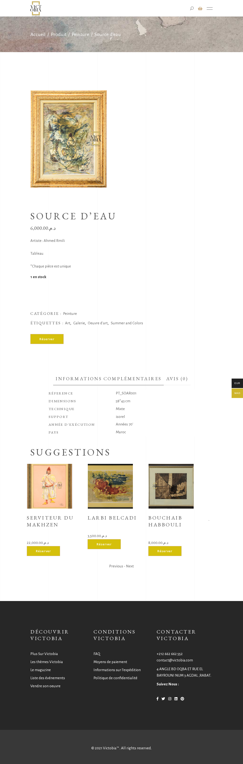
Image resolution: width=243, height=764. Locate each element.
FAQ (96, 654)
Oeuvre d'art (98, 323)
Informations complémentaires (108, 378)
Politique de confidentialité (115, 678)
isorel (120, 417)
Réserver (47, 339)
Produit (58, 34)
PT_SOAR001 (126, 393)
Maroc (121, 432)
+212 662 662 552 (170, 654)
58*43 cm (123, 401)
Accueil (38, 34)
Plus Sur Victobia (44, 654)
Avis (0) (177, 378)
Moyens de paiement (110, 662)
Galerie (79, 323)
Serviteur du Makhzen (50, 521)
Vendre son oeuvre (45, 686)
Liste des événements (47, 678)
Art (67, 323)
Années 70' (124, 424)
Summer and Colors (127, 323)
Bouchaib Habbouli (165, 521)
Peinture (80, 34)
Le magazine (40, 670)
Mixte (120, 409)
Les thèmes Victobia (46, 662)
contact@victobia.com (175, 660)
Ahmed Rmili (54, 241)
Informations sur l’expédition (117, 670)
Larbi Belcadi (112, 517)
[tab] (108, 378)
